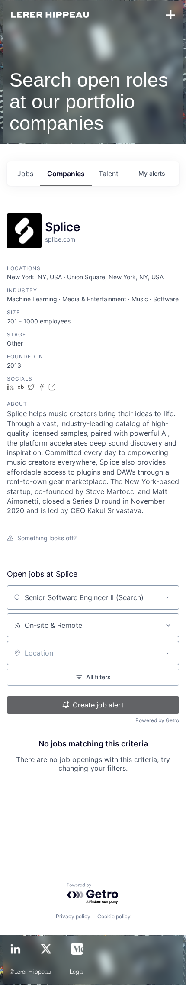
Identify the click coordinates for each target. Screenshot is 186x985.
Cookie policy (114, 916)
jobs (25, 173)
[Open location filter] (167, 652)
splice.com (60, 239)
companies (66, 173)
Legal (77, 972)
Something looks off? (47, 538)
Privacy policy (73, 916)
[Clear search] (167, 597)
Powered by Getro (157, 720)
